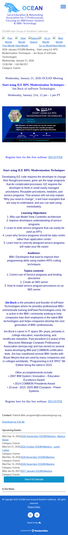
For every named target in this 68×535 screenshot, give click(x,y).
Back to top (32, 523)
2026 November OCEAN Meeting (37, 457)
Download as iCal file (13, 421)
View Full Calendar (34, 479)
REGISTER (55, 157)
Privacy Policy (34, 507)
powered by (26, 531)
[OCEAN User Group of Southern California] (25, 24)
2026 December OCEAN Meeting (37, 464)
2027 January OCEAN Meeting (36, 471)
